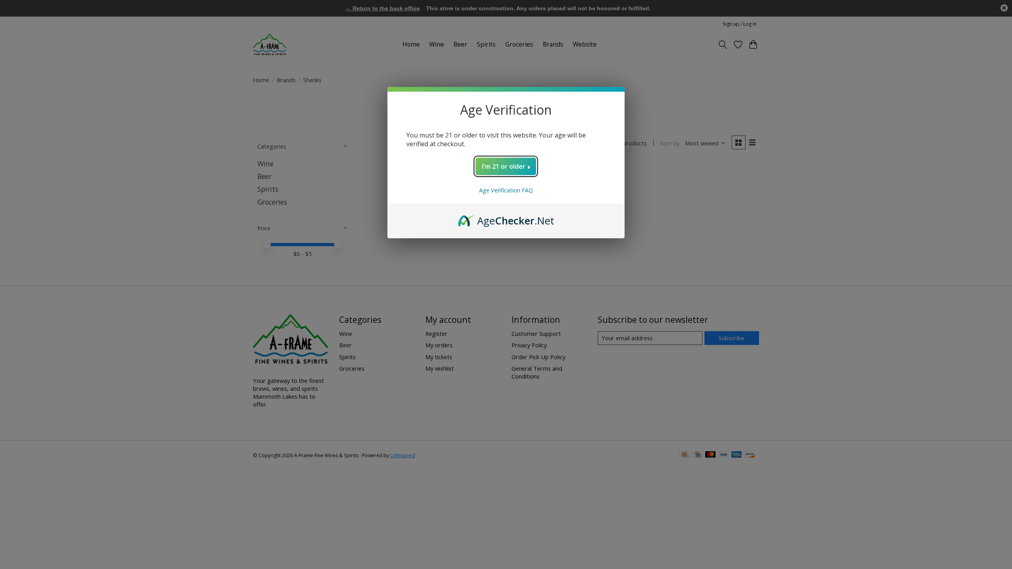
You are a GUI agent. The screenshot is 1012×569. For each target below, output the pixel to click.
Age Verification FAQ (506, 190)
